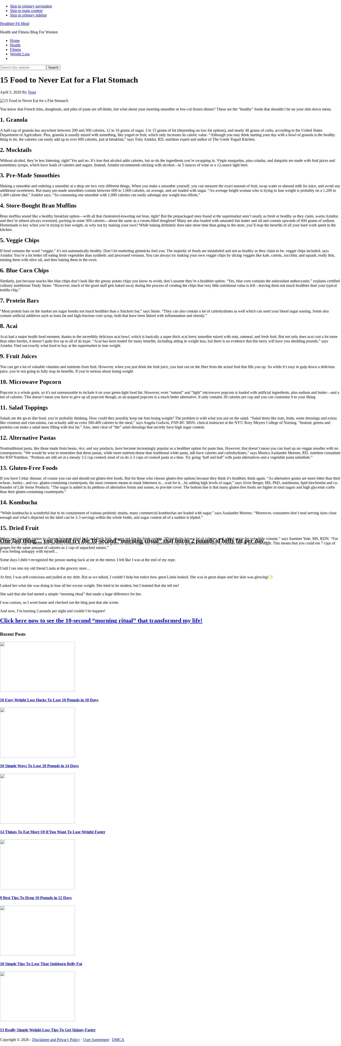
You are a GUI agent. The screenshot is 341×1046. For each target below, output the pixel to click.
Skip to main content (26, 10)
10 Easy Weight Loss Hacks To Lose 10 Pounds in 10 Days (49, 700)
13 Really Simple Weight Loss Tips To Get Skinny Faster (48, 1030)
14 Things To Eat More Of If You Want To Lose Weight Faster (52, 832)
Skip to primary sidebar (28, 15)
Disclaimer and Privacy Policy (56, 1040)
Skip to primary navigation (31, 6)
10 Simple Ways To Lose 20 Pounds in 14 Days (39, 766)
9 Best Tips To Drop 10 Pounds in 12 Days (36, 898)
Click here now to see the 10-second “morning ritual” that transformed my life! (101, 620)
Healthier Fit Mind (14, 23)
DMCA (118, 1040)
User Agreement (96, 1040)
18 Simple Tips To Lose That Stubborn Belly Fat (41, 964)
